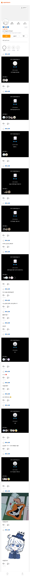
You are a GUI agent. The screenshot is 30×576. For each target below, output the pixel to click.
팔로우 (15, 36)
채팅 (6, 36)
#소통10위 (5, 29)
